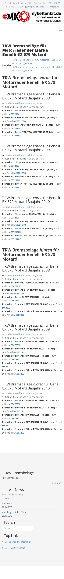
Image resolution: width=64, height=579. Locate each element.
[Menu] (60, 29)
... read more (56, 482)
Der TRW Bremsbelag (14, 547)
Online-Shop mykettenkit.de (17, 541)
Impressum (54, 7)
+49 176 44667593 (15, 7)
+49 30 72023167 (52, 3)
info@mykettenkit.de (36, 7)
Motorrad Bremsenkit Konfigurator (25, 103)
